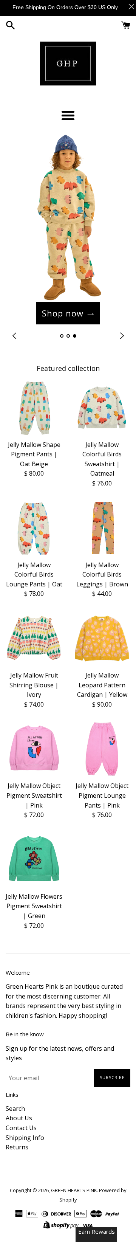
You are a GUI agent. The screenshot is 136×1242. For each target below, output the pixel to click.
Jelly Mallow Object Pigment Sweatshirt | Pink (34, 795)
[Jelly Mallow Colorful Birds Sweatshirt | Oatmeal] (102, 408)
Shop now (62, 313)
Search (15, 1108)
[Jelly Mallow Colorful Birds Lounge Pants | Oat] (34, 528)
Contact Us (21, 1128)
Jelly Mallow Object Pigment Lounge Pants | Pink (102, 795)
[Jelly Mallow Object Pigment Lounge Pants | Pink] (102, 749)
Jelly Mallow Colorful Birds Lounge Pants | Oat (34, 574)
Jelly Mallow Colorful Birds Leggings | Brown (102, 574)
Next (121, 335)
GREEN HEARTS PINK (74, 1190)
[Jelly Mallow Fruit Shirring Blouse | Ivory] (34, 638)
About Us (19, 1118)
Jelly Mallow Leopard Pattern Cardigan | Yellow (102, 685)
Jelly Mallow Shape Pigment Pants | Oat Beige (34, 454)
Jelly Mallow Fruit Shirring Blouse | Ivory (34, 685)
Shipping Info (25, 1137)
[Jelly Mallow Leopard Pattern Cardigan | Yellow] (102, 638)
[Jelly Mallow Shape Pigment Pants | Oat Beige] (34, 408)
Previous (14, 335)
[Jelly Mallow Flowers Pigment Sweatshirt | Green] (34, 859)
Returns (17, 1147)
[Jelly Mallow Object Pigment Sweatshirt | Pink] (34, 749)
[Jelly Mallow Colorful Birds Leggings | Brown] (102, 528)
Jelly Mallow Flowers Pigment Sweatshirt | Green (34, 906)
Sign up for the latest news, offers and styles (60, 1053)
